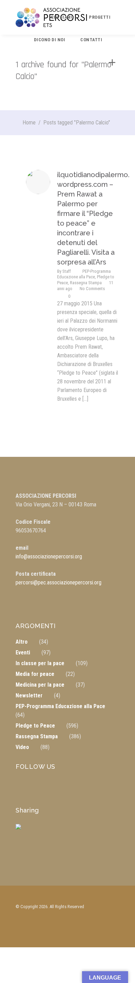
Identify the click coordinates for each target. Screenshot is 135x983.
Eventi (23, 652)
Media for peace (35, 674)
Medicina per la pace (40, 684)
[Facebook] (24, 832)
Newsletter (29, 695)
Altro (22, 641)
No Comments (92, 288)
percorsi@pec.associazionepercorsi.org (58, 582)
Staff (66, 271)
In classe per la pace (40, 663)
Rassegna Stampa (86, 282)
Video (22, 747)
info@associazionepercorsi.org (49, 556)
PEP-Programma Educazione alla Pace (84, 274)
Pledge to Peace (35, 725)
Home (29, 122)
